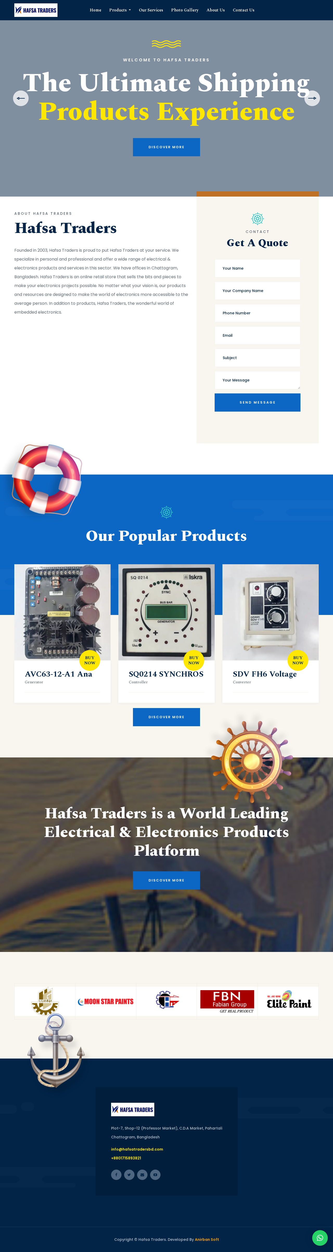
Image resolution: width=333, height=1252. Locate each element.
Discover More (166, 165)
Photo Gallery (184, 10)
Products (118, 10)
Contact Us (243, 10)
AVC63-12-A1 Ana (58, 674)
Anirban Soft (207, 1239)
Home (95, 10)
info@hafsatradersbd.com (137, 1149)
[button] (320, 1238)
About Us (216, 10)
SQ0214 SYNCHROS (166, 674)
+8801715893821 (126, 1158)
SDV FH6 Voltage (265, 674)
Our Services (151, 10)
